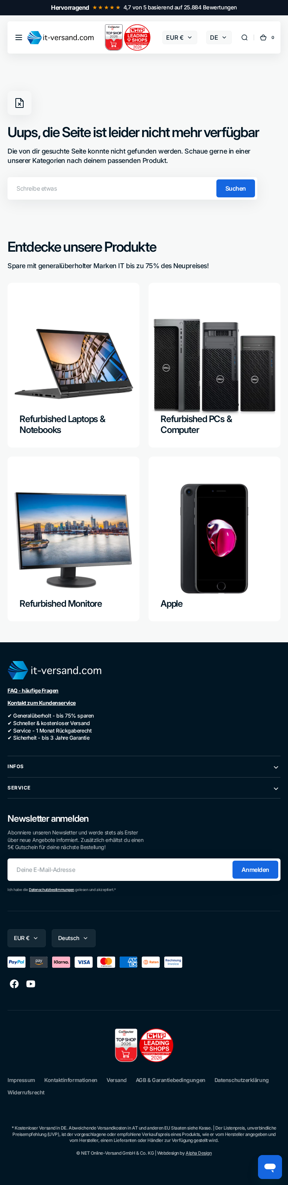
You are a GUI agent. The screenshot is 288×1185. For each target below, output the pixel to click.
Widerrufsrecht (26, 1092)
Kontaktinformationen (71, 1080)
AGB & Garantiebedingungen (171, 1080)
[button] (18, 37)
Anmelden (255, 869)
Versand (116, 1080)
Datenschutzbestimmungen (51, 889)
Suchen (235, 188)
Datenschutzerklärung (241, 1080)
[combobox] (132, 188)
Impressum (21, 1080)
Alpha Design (199, 1153)
